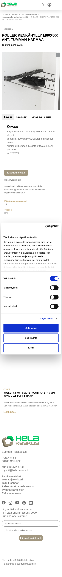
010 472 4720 (15, 466)
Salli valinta (31, 337)
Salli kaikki (31, 328)
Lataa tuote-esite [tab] (41, 116)
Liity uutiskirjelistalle (31, 538)
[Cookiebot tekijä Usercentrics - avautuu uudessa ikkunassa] (45, 227)
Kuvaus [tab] (8, 116)
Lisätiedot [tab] (21, 116)
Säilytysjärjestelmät (29, 14)
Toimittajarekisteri (12, 479)
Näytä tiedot (46, 318)
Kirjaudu (49, 4)
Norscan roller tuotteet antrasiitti (15, 17)
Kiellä (31, 347)
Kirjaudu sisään (16, 172)
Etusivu (5, 14)
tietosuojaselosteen (23, 530)
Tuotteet (14, 14)
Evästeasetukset (12, 493)
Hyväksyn (18, 530)
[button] (58, 55)
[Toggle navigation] (58, 5)
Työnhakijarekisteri (13, 489)
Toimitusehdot (10, 482)
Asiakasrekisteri (11, 476)
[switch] (54, 287)
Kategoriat (8, 29)
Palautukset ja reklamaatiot (18, 486)
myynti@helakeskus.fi (15, 470)
